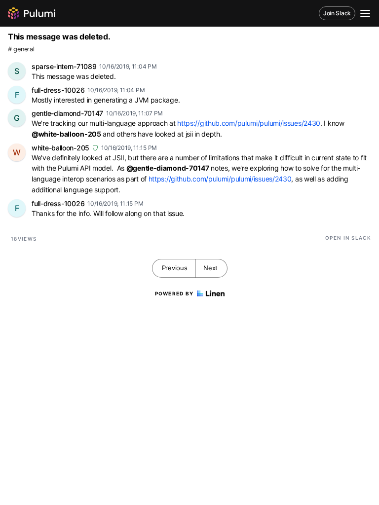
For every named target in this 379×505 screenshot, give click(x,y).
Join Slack (337, 13)
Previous (175, 268)
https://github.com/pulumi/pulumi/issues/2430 (248, 123)
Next (210, 268)
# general (21, 49)
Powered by (174, 293)
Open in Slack (348, 238)
